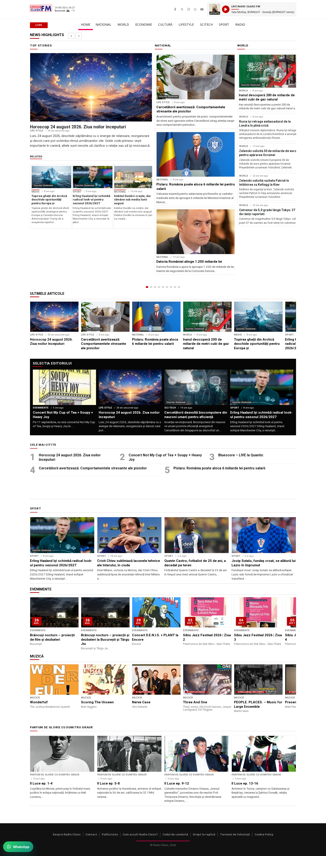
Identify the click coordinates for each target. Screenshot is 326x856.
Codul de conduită (175, 834)
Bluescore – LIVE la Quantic (240, 455)
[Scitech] (171, 287)
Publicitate (110, 834)
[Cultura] (163, 287)
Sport (224, 24)
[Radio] (179, 287)
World (123, 24)
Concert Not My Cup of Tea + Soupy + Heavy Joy (165, 457)
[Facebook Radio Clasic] (175, 9)
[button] (251, 9)
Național (103, 24)
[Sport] (175, 287)
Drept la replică (204, 834)
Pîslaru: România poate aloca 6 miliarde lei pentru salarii (219, 468)
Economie (143, 24)
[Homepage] (147, 287)
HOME (85, 24)
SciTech (206, 24)
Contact (91, 834)
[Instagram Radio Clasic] (188, 9)
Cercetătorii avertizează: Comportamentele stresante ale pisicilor (93, 468)
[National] (151, 287)
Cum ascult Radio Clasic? (140, 834)
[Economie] (159, 287)
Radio (240, 24)
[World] (155, 287)
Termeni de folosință (235, 834)
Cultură (165, 24)
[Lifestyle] (167, 287)
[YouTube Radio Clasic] (201, 9)
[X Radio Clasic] (181, 9)
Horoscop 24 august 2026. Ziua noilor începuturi (70, 457)
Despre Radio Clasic (67, 834)
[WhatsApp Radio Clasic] (195, 9)
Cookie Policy (264, 834)
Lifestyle (186, 24)
